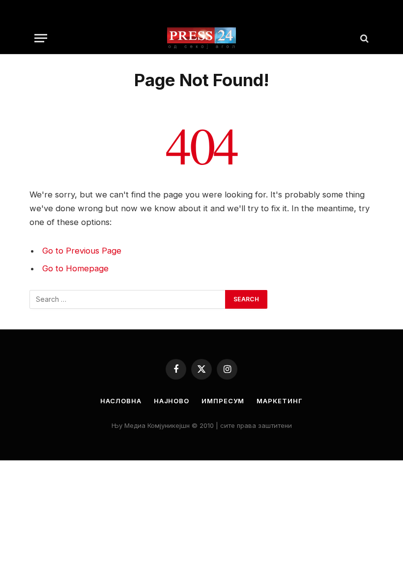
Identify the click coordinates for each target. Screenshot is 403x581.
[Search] (363, 38)
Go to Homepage (75, 268)
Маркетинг (279, 401)
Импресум (223, 401)
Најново (171, 401)
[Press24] (201, 38)
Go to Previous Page (81, 251)
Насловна (120, 401)
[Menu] (40, 38)
